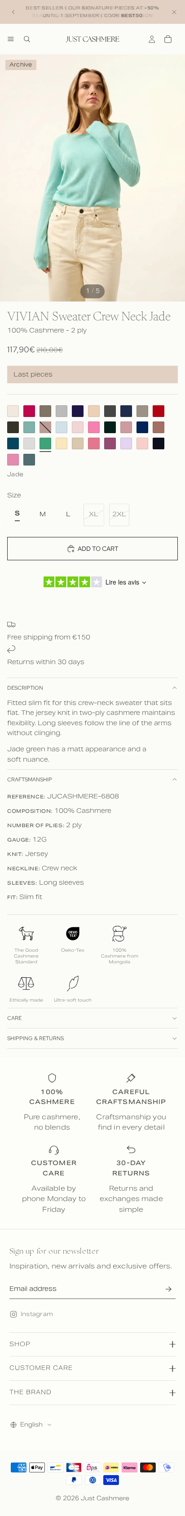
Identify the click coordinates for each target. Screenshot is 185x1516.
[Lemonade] (61, 443)
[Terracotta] (158, 427)
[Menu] (10, 39)
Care (14, 1018)
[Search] (27, 39)
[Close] (174, 12)
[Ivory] (13, 411)
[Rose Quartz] (13, 459)
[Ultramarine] (142, 427)
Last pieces (33, 374)
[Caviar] (158, 443)
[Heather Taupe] (142, 411)
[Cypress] (110, 427)
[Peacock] (13, 443)
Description (25, 688)
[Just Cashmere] (92, 39)
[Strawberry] (94, 443)
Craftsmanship (29, 779)
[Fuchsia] (29, 411)
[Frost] (61, 427)
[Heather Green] (29, 427)
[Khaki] (13, 427)
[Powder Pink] (78, 427)
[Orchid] (110, 443)
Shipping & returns (35, 1038)
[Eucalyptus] (29, 459)
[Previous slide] (13, 12)
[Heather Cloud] (61, 411)
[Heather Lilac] (126, 443)
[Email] (168, 1288)
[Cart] (168, 39)
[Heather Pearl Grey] (29, 443)
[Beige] (78, 443)
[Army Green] (45, 411)
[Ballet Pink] (142, 443)
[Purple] (78, 411)
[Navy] (126, 411)
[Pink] (94, 427)
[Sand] (94, 411)
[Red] (158, 411)
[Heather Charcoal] (110, 411)
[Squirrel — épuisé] (45, 427)
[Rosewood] (126, 427)
